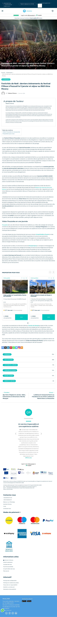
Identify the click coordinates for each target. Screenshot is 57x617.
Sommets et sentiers (9, 381)
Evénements (9, 72)
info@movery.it (7, 6)
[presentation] (50, 272)
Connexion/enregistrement (44, 3)
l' (42, 234)
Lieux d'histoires (8, 359)
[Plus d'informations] (22, 347)
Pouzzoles (5, 225)
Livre (48, 317)
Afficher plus (28, 457)
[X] (5, 347)
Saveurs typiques (8, 375)
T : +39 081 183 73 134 (6, 3)
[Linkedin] (8, 347)
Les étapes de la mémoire (10, 365)
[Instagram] (19, 347)
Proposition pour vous (8, 133)
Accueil (3, 72)
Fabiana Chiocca (11, 93)
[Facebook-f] (9, 613)
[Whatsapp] (13, 347)
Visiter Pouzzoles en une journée (11, 132)
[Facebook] (3, 347)
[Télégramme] (16, 347)
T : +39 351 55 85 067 (8, 4)
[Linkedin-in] (16, 613)
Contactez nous (9, 495)
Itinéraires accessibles (10, 370)
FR (39, 6)
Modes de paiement (12, 512)
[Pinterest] (11, 347)
